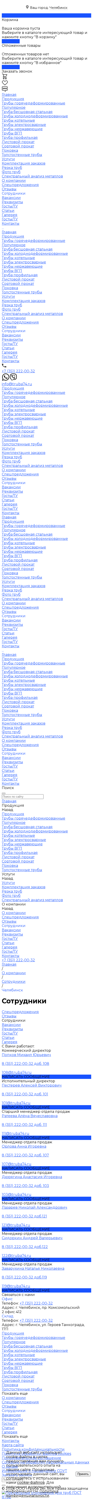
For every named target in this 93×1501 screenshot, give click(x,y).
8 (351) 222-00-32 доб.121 (24, 1216)
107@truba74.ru (16, 1164)
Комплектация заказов (23, 163)
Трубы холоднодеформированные (35, 116)
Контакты (10, 361)
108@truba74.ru (17, 1072)
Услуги (8, 296)
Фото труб (11, 172)
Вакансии (11, 198)
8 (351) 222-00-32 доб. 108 (25, 1063)
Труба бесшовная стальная (27, 112)
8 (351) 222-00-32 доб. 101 (25, 1094)
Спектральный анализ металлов (32, 176)
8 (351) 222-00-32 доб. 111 (24, 1125)
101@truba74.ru (16, 1103)
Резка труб (12, 167)
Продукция (13, 236)
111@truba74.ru (15, 1133)
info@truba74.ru (17, 384)
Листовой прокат (18, 142)
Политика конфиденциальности (32, 1493)
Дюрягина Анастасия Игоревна (32, 1177)
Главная (9, 232)
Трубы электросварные (24, 125)
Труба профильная (20, 137)
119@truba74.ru (16, 1286)
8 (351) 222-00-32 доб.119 (24, 1277)
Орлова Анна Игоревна (24, 1146)
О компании (14, 318)
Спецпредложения (20, 185)
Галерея (9, 215)
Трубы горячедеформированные (33, 103)
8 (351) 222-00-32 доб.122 (25, 1247)
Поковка (10, 150)
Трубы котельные (18, 120)
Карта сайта (13, 1445)
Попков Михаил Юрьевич (26, 1055)
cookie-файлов (31, 1482)
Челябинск (58, 8)
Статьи (8, 210)
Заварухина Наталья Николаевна (33, 1268)
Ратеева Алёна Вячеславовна (30, 1116)
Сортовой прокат (18, 146)
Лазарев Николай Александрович (34, 1207)
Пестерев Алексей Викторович (32, 1085)
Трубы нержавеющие (22, 129)
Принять (83, 1474)
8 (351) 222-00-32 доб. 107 (25, 1155)
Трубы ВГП (12, 133)
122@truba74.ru (16, 1255)
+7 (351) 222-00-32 (18, 371)
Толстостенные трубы (22, 155)
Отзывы (9, 189)
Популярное (14, 107)
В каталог (11, 41)
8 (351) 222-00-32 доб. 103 (25, 1186)
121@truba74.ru (16, 1225)
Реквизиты (12, 202)
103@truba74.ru (16, 1194)
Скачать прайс (15, 15)
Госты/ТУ (10, 206)
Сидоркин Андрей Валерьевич (32, 1238)
